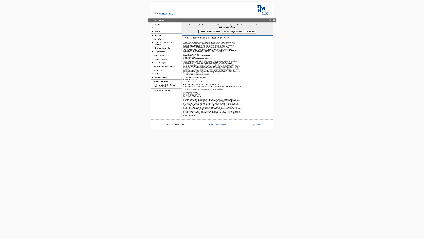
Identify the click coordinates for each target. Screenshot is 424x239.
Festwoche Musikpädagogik (164, 66)
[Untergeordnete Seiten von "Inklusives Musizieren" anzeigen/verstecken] (152, 59)
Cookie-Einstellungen (217, 125)
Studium (157, 32)
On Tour (157, 74)
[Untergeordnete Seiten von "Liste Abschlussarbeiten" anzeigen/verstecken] (152, 48)
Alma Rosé (158, 28)
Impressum (256, 125)
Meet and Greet (159, 70)
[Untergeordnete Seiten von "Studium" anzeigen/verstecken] (152, 31)
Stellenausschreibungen (162, 90)
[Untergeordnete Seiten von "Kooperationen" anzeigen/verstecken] (152, 51)
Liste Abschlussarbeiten (162, 48)
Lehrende (157, 35)
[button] (274, 20)
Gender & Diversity (160, 55)
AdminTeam (158, 39)
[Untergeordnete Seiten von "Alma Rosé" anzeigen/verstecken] (152, 28)
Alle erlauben (250, 32)
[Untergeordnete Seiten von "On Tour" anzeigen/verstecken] (152, 74)
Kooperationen (159, 52)
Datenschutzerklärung (227, 27)
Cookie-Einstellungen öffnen (210, 32)
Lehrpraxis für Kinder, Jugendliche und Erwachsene (166, 85)
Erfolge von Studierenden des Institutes (164, 43)
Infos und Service (160, 77)
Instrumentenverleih (161, 81)
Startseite (157, 24)
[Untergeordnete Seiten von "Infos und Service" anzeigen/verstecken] (152, 77)
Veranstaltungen (160, 63)
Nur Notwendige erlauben (232, 32)
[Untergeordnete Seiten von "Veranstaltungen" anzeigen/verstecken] (152, 63)
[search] (270, 20)
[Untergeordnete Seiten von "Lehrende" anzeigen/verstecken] (152, 35)
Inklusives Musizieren (161, 59)
